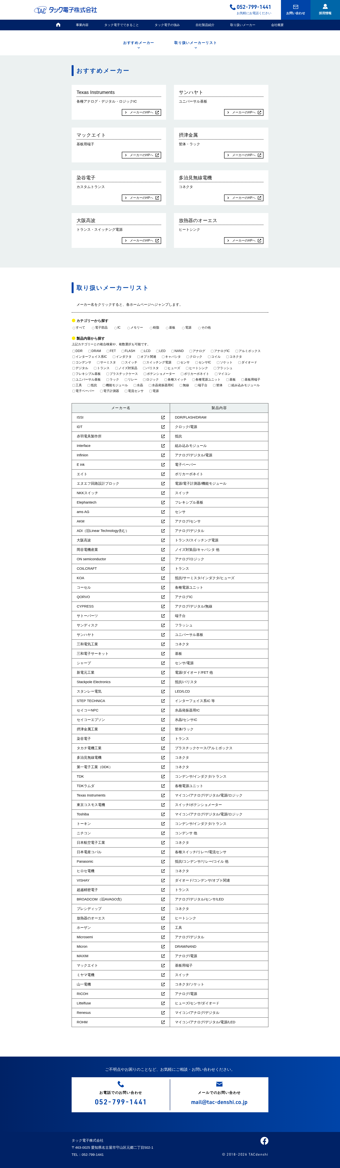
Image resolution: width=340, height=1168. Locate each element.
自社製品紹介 (205, 25)
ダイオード (249, 362)
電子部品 (101, 327)
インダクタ (124, 356)
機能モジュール (117, 385)
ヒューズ (174, 368)
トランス (103, 368)
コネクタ (235, 356)
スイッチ (131, 362)
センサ (185, 362)
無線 (186, 385)
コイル (216, 356)
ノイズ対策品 (127, 368)
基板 (172, 327)
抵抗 (94, 385)
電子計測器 (111, 391)
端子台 (202, 385)
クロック (196, 356)
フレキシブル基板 (88, 373)
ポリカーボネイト (196, 373)
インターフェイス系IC (91, 356)
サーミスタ (108, 362)
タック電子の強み (167, 25)
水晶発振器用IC (163, 385)
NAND (179, 351)
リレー (132, 379)
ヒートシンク (198, 368)
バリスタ (152, 368)
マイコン (224, 373)
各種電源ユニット (208, 379)
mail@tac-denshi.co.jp (219, 1101)
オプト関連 (148, 356)
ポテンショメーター (161, 373)
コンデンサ (83, 362)
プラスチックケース (124, 373)
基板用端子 (252, 379)
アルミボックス (250, 351)
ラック (114, 379)
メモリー (136, 327)
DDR (79, 351)
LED (162, 351)
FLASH (130, 351)
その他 (206, 327)
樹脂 (156, 327)
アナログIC (222, 351)
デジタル (82, 368)
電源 (188, 327)
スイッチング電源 (158, 362)
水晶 (140, 385)
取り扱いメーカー (242, 25)
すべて (80, 327)
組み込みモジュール (245, 385)
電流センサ (136, 391)
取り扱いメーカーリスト (195, 43)
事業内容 (82, 25)
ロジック (152, 379)
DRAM (96, 351)
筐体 (219, 385)
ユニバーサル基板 (88, 379)
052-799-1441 (254, 6)
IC (119, 327)
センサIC (205, 362)
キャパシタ (173, 356)
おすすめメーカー (138, 43)
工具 (79, 385)
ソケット (226, 362)
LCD (147, 351)
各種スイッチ (177, 379)
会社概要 (277, 25)
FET (113, 351)
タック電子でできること (121, 25)
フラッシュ (225, 368)
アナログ (199, 351)
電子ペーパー (85, 391)
